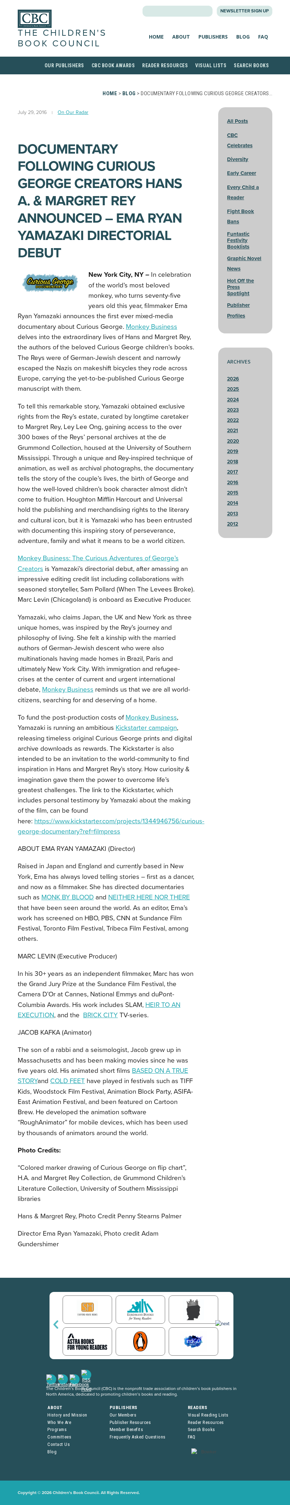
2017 (232, 472)
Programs (56, 1429)
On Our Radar (73, 112)
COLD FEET (67, 1081)
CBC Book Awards (113, 65)
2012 (232, 524)
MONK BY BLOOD (67, 897)
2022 (233, 420)
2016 (232, 483)
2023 (233, 410)
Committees (59, 1437)
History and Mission (67, 1415)
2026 (233, 379)
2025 (233, 389)
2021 (232, 431)
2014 (232, 503)
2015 (232, 493)
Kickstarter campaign (146, 728)
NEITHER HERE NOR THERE (149, 897)
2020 (233, 441)
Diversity (237, 159)
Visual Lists (210, 65)
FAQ (263, 36)
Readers (198, 1407)
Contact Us (58, 1444)
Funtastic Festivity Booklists (238, 240)
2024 (233, 400)
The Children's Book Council (62, 38)
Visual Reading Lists (208, 1415)
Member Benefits (126, 1429)
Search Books (251, 65)
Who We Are (59, 1422)
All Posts (237, 121)
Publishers (213, 36)
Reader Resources (165, 65)
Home (156, 36)
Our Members (123, 1415)
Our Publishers (64, 65)
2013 (232, 514)
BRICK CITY (100, 1015)
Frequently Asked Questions (138, 1437)
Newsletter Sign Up (244, 11)
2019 (232, 451)
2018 (232, 462)
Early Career (241, 173)
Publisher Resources (130, 1422)
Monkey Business (151, 327)
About (181, 36)
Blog (243, 36)
